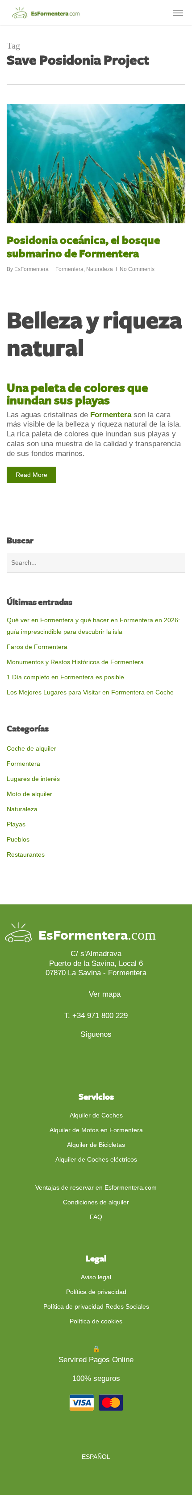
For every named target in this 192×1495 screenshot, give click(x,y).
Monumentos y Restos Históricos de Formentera (75, 661)
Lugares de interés (33, 778)
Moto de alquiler (29, 793)
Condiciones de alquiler (96, 1202)
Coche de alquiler (31, 748)
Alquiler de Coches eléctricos (96, 1159)
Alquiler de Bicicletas (96, 1144)
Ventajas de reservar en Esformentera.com (96, 1187)
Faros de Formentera (37, 646)
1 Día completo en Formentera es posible (65, 677)
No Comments (137, 269)
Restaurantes (26, 854)
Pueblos (18, 839)
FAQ (96, 1216)
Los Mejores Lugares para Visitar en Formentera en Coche (90, 692)
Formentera (69, 269)
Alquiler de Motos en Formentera (96, 1130)
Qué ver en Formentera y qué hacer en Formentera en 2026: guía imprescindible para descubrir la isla (93, 625)
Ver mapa (104, 994)
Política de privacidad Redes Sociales (96, 1306)
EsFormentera (31, 269)
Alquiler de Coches (96, 1115)
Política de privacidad (96, 1291)
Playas (16, 824)
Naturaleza (99, 269)
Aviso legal (96, 1277)
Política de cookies (96, 1321)
